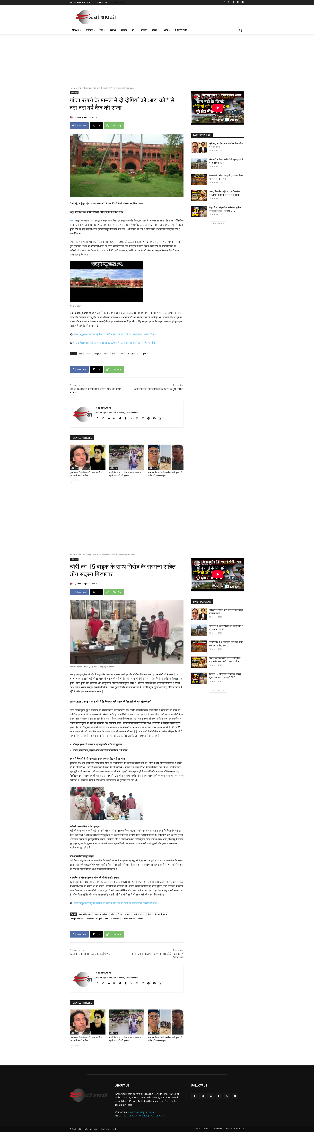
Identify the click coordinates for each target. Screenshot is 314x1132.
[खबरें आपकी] (96, 17)
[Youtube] (242, 2)
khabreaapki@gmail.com (141, 1112)
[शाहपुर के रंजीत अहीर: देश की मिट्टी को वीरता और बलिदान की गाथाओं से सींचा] (199, 195)
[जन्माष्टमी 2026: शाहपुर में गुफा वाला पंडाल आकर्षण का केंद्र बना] (199, 179)
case (106, 353)
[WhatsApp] (143, 417)
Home (72, 88)
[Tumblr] (233, 2)
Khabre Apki (82, 117)
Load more (217, 223)
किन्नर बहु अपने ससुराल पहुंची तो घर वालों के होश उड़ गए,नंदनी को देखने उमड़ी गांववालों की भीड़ (115, 334)
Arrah (88, 353)
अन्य (79, 88)
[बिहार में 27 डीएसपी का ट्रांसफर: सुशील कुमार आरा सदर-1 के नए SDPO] (199, 211)
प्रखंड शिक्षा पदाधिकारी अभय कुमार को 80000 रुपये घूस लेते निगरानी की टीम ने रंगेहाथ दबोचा (114, 342)
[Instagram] (103, 417)
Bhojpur (97, 353)
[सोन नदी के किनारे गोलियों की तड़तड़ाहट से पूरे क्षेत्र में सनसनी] (199, 163)
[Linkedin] (108, 417)
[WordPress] (148, 417)
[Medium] (120, 417)
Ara (80, 353)
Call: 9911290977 (128, 1115)
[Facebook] (224, 2)
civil (113, 353)
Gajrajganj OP (133, 353)
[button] (240, 30)
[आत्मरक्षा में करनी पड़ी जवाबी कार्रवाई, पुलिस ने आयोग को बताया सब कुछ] (165, 457)
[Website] (137, 417)
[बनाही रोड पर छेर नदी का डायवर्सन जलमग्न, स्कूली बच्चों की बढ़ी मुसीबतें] (127, 457)
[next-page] (77, 483)
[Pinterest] (229, 2)
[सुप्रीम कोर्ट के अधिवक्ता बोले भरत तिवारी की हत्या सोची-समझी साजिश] (87, 457)
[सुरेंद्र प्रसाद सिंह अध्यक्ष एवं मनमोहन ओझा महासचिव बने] (199, 147)
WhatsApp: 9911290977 (151, 1115)
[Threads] (160, 417)
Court (120, 353)
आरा (71, 220)
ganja (145, 353)
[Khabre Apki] (72, 117)
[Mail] (114, 417)
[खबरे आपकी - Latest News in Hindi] (88, 1095)
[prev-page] (72, 483)
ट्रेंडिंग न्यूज (87, 88)
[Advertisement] (181, 16)
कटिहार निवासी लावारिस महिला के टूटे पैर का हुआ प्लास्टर (158, 388)
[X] (238, 2)
